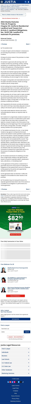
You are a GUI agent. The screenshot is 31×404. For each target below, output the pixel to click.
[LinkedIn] (8, 382)
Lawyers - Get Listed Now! (15, 337)
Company (15, 390)
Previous (4, 44)
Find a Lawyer (5, 325)
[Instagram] (14, 382)
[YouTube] (10, 382)
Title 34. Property (15, 6)
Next (27, 44)
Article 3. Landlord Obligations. (8, 9)
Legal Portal (15, 388)
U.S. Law (6, 5)
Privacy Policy (15, 398)
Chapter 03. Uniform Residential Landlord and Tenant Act (14, 8)
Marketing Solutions (8, 373)
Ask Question (15, 319)
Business (4, 356)
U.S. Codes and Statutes (15, 5)
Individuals (5, 352)
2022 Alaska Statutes (5, 6)
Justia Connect (15, 385)
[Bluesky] (19, 382)
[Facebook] (12, 382)
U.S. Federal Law (7, 363)
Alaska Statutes (25, 5)
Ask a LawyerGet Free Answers (6, 311)
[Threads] (16, 382)
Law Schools (5, 359)
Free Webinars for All (7, 264)
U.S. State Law (6, 366)
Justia (2, 5)
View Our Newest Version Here (10, 18)
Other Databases (7, 370)
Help (15, 393)
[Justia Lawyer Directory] (23, 382)
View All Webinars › (15, 296)
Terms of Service (15, 396)
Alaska (2, 195)
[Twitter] (21, 382)
